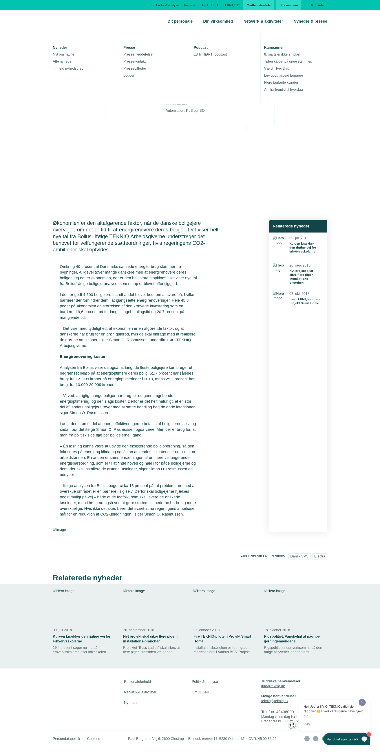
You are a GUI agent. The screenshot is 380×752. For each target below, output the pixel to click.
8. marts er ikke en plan (282, 54)
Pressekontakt (134, 61)
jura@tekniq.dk (273, 686)
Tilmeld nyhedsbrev (68, 68)
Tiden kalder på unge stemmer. (288, 61)
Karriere (189, 5)
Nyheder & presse (310, 21)
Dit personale (180, 21)
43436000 (285, 712)
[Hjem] (70, 21)
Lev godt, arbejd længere (283, 75)
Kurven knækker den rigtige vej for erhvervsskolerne (302, 247)
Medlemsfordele (259, 5)
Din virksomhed (218, 21)
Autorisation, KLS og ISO (185, 110)
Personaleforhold (137, 681)
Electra (319, 556)
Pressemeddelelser (138, 54)
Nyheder (130, 703)
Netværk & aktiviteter (263, 21)
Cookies (93, 739)
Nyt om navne (63, 54)
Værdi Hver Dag (276, 68)
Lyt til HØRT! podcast (210, 54)
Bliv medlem (289, 5)
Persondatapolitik (66, 739)
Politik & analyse (167, 5)
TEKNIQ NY (231, 5)
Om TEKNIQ (209, 5)
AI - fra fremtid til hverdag (283, 89)
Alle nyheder (63, 61)
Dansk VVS (299, 556)
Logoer (128, 75)
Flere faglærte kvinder (281, 82)
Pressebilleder (134, 68)
